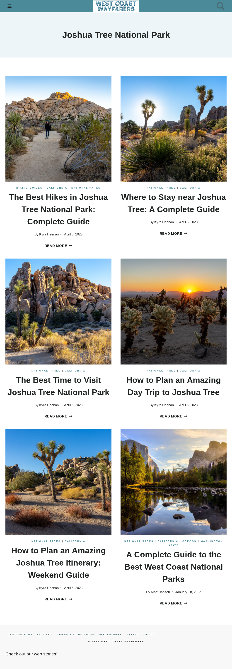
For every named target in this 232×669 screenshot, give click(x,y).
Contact (45, 634)
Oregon (189, 541)
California (57, 188)
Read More (58, 246)
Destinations (20, 634)
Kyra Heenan (49, 234)
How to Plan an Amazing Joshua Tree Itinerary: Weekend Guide (58, 563)
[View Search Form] (220, 6)
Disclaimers (110, 634)
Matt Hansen (160, 592)
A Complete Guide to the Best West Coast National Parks (173, 567)
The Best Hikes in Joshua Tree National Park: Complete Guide (58, 209)
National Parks (86, 188)
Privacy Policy (141, 634)
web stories (45, 654)
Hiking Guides (29, 188)
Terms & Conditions (75, 634)
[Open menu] (9, 6)
